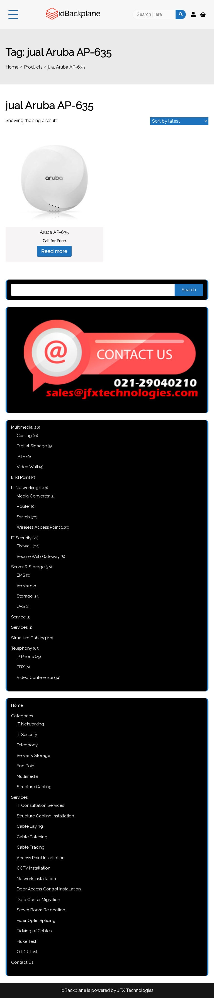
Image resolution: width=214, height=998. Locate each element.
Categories (22, 715)
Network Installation (36, 878)
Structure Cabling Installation (45, 816)
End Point (26, 765)
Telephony (27, 744)
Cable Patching (32, 836)
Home (17, 705)
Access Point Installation (41, 857)
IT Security (27, 734)
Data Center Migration (38, 899)
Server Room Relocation (41, 909)
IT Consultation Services (40, 805)
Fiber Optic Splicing (36, 920)
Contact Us (22, 962)
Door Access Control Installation (49, 889)
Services (19, 797)
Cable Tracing (31, 847)
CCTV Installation (33, 868)
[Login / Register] (193, 14)
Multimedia (27, 776)
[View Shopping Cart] (203, 14)
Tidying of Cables (34, 930)
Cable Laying (30, 826)
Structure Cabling (34, 786)
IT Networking (30, 724)
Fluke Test (26, 941)
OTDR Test (27, 951)
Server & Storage (33, 755)
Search (189, 289)
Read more (54, 251)
